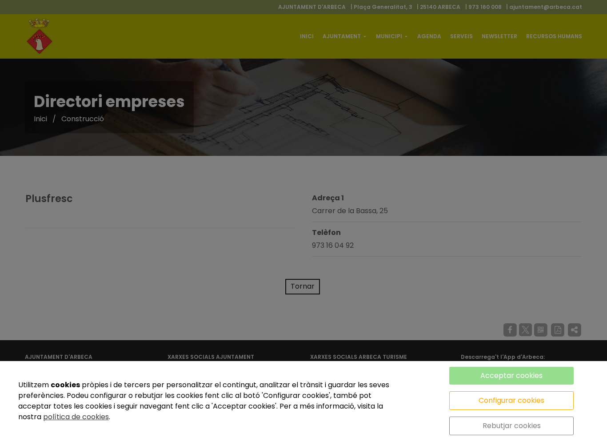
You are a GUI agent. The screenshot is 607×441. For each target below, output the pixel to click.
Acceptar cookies (511, 375)
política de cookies (76, 417)
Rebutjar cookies (512, 426)
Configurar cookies (511, 400)
